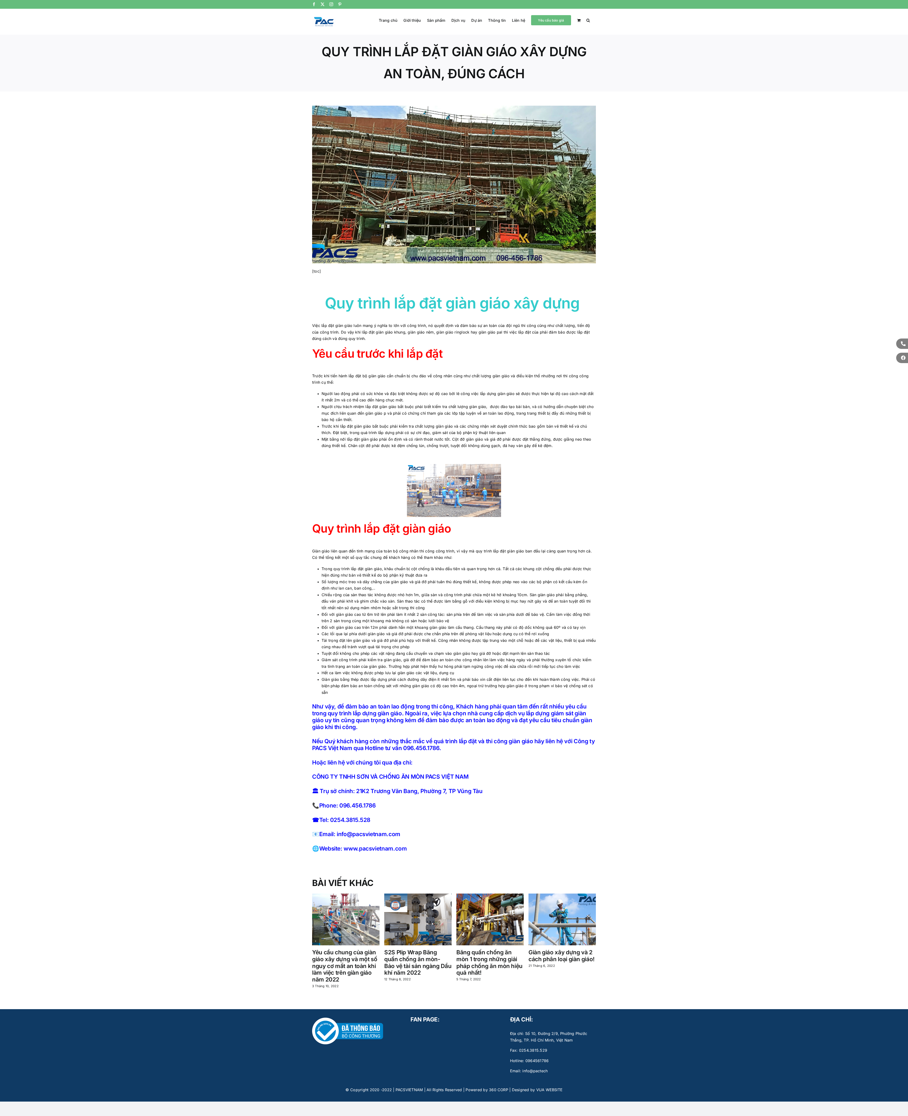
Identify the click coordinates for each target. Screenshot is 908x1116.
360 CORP (498, 1089)
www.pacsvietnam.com (375, 848)
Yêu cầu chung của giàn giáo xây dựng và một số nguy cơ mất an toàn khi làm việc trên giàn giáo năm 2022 (344, 966)
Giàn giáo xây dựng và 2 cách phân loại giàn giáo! (561, 956)
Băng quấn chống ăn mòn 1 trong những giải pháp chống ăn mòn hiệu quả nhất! (489, 962)
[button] (588, 20)
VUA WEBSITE (549, 1089)
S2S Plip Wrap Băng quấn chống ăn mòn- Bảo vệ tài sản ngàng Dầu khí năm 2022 (417, 962)
